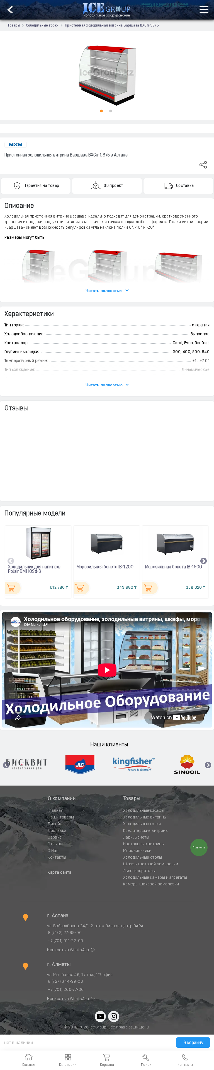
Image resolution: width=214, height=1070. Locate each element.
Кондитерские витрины (145, 831)
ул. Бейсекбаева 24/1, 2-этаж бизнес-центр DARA (95, 926)
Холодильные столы (142, 858)
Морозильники (137, 851)
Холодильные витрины (145, 817)
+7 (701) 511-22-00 (65, 941)
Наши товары (61, 817)
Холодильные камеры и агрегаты (155, 878)
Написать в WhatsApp (68, 950)
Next (203, 561)
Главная (55, 811)
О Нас (53, 851)
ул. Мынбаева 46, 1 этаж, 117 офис (80, 975)
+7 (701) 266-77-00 (66, 990)
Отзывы (55, 844)
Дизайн (55, 824)
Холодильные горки (142, 824)
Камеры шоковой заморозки (151, 884)
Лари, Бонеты (136, 837)
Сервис (55, 837)
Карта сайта (59, 873)
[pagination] (101, 111)
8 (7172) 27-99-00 (65, 933)
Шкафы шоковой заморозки (150, 864)
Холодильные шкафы (143, 811)
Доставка (57, 831)
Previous (11, 561)
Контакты (57, 858)
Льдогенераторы (139, 871)
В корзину (193, 1043)
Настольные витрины (143, 844)
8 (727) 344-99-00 (65, 982)
